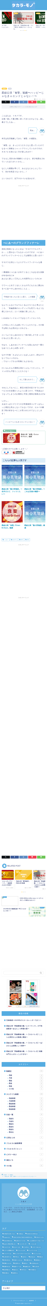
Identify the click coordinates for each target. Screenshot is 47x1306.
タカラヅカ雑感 (24, 1094)
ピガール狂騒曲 (9, 1250)
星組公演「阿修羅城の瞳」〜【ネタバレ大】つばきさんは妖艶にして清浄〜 (24, 1044)
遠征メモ (24, 1160)
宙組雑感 (25, 1109)
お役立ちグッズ (20, 1240)
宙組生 (25, 1129)
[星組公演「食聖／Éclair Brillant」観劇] (12, 523)
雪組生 (25, 1124)
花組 (25, 1075)
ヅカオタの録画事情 (24, 1143)
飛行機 (6, 1273)
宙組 (25, 1086)
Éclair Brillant (8, 1240)
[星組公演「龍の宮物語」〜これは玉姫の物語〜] (34, 487)
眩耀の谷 (7, 1266)
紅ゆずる (14, 539)
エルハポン (22, 1244)
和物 (41, 1256)
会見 (24, 1256)
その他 (25, 1089)
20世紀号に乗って (9, 1233)
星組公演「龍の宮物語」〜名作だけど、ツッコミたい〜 (12, 491)
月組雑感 (25, 1101)
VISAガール (40, 1237)
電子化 (23, 1269)
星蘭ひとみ (7, 1263)
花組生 (25, 1118)
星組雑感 (25, 1106)
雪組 (25, 1081)
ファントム (21, 1250)
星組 (27, 539)
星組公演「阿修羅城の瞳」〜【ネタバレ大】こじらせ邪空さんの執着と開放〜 (24, 1036)
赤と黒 (36, 1266)
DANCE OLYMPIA (32, 1233)
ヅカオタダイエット (24, 1149)
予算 (17, 1256)
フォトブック (33, 1250)
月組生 (25, 1121)
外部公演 (7, 1260)
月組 (25, 1078)
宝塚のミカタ (18, 1260)
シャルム (33, 1244)
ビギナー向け (24, 1154)
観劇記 (4, 88)
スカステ (7, 1247)
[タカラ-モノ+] (23, 8)
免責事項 (31, 1300)
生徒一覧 (24, 1114)
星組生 (25, 1127)
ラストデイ (7, 1253)
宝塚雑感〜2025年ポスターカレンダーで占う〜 (23, 1020)
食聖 (21, 539)
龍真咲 (15, 1273)
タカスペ (17, 1247)
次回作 (17, 1263)
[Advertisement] (23, 60)
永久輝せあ (34, 1263)
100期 (20, 1233)
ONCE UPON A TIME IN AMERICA (22, 1237)
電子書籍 (33, 1269)
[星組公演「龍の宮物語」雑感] (34, 523)
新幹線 (38, 1260)
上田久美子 (7, 1256)
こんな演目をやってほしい (36, 1240)
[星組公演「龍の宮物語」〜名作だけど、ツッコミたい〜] (12, 487)
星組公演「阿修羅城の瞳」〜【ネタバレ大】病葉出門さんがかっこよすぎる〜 (24, 1052)
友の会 (32, 1256)
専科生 (25, 1132)
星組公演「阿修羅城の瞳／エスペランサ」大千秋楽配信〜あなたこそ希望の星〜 (24, 1027)
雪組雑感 (25, 1104)
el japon (7, 1237)
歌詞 (25, 1263)
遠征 (16, 1269)
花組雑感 (25, 1098)
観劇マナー (17, 1266)
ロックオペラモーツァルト (22, 1253)
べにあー (6, 539)
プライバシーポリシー (19, 1300)
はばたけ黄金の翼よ (9, 1244)
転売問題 (7, 1269)
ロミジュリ (37, 1253)
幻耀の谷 (29, 1260)
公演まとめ (24, 1138)
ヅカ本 (26, 1247)
